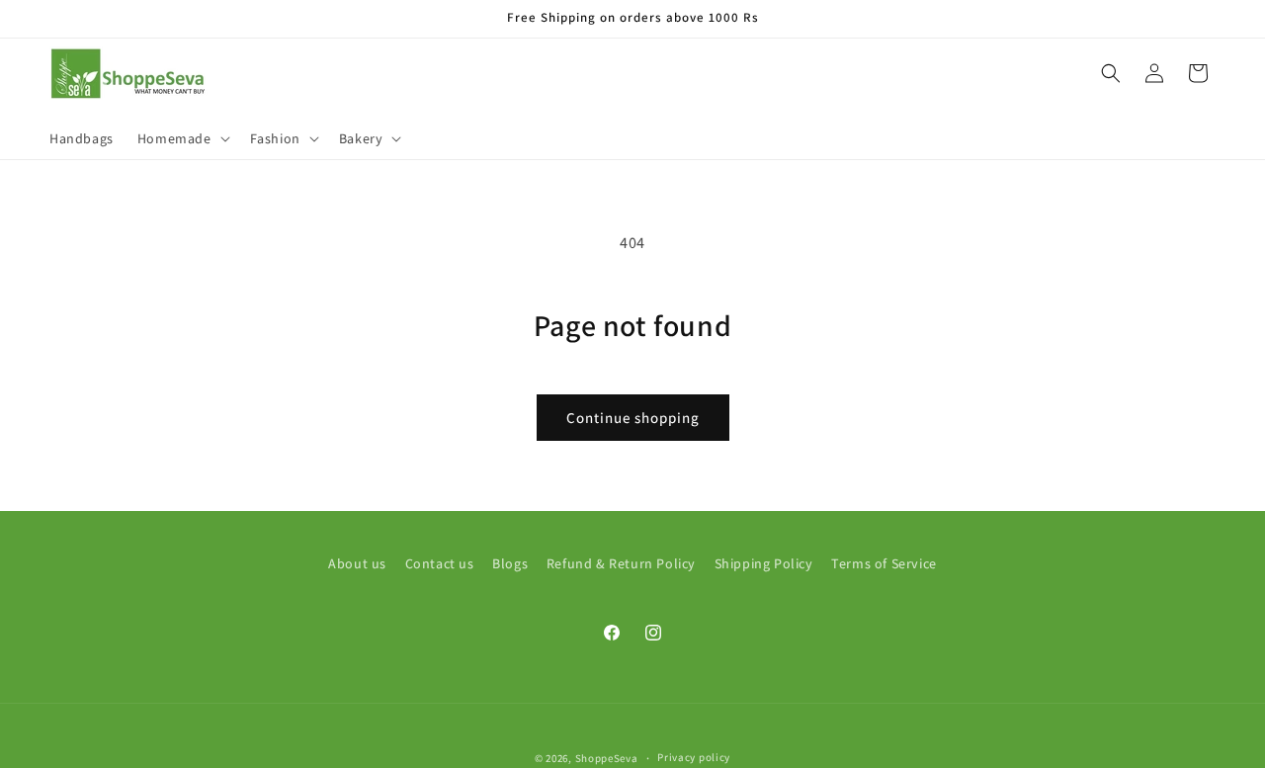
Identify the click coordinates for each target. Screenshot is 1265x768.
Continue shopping (633, 417)
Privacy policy (693, 757)
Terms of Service (884, 563)
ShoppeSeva (606, 758)
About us (357, 563)
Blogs (510, 563)
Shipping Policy (764, 563)
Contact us (439, 563)
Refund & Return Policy (621, 563)
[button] (182, 138)
